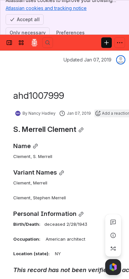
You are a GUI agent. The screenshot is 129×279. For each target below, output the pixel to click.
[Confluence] (34, 42)
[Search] (47, 42)
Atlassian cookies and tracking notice (46, 8)
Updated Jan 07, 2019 (87, 59)
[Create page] (113, 248)
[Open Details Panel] (113, 235)
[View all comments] (113, 222)
